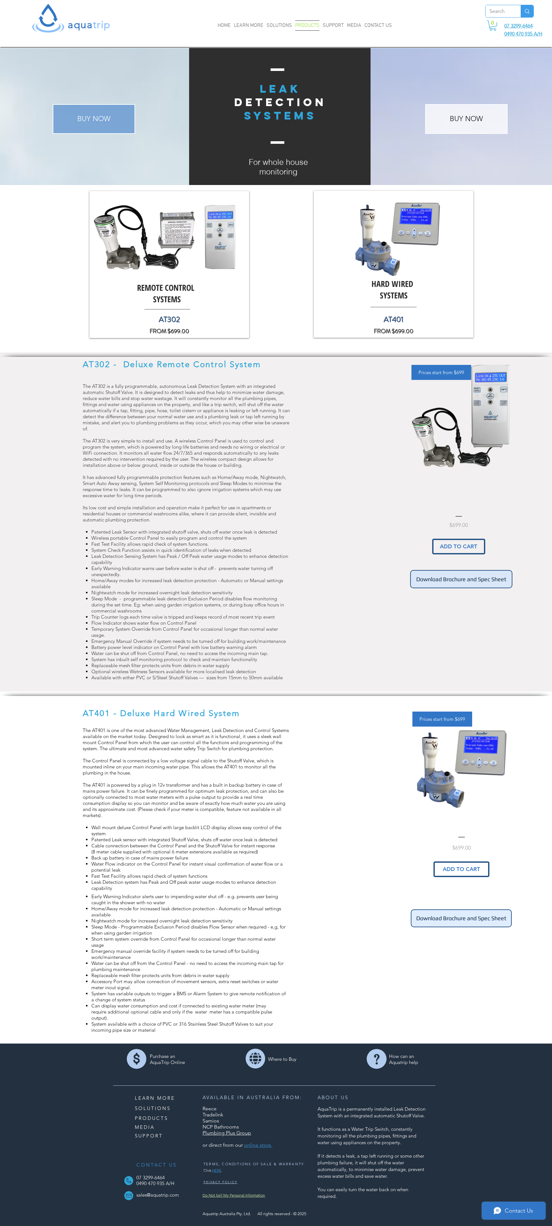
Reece (210, 1109)
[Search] (527, 11)
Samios (211, 1121)
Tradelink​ (213, 1115)
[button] (493, 25)
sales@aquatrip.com (157, 1195)
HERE (216, 1170)
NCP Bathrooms (221, 1127)
